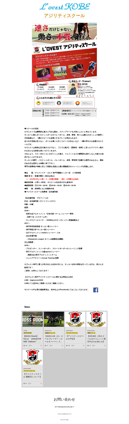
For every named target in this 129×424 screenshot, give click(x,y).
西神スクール (91, 333)
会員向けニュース (50, 333)
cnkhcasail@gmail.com (64, 414)
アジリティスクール (71, 333)
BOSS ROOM (27, 333)
